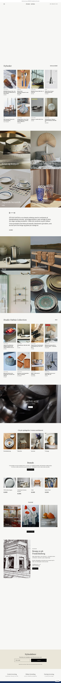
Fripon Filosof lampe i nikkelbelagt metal (49, 92)
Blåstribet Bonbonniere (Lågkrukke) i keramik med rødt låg (9, 374)
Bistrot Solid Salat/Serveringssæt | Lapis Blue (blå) (22, 92)
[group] (30, 1)
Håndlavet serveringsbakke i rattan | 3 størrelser (23, 374)
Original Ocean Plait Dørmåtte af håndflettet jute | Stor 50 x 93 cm (37, 346)
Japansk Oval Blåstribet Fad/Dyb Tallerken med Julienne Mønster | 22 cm (9, 346)
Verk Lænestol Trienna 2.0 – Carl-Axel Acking (9, 120)
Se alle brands (30, 469)
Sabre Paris (19, 89)
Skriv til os (35, 568)
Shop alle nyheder (53, 65)
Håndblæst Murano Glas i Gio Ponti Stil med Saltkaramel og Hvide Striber (10, 92)
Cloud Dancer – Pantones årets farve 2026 (48, 522)
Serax (25, 524)
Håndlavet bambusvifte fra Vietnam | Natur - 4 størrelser (50, 346)
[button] (50, 4)
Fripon (46, 89)
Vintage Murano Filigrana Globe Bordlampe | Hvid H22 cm (50, 120)
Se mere (3, 205)
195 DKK (32, 120)
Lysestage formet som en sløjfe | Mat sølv (50, 374)
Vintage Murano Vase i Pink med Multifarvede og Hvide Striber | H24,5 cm (22, 120)
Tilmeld (39, 660)
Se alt (56, 319)
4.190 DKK (46, 93)
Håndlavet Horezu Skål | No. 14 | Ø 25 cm (37, 92)
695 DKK (32, 93)
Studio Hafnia (6, 89)
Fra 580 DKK (47, 347)
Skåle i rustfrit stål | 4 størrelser (35, 374)
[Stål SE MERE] (30, 32)
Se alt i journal (30, 531)
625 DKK (18, 347)
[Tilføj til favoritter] (14, 71)
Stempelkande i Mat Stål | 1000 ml (23, 346)
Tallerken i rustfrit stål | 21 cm (37, 119)
